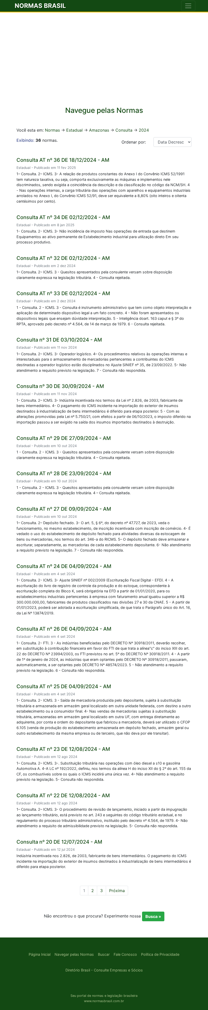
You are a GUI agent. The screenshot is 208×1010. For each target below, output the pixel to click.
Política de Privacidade (160, 954)
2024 (144, 130)
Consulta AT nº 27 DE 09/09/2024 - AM (63, 509)
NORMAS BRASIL (40, 5)
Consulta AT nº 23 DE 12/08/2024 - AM (63, 749)
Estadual (74, 130)
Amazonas (99, 130)
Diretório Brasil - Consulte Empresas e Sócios (104, 970)
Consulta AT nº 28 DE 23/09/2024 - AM (63, 473)
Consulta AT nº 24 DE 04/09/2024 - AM (63, 566)
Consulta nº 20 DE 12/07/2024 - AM (59, 842)
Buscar (104, 954)
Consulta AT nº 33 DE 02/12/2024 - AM (63, 293)
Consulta (123, 130)
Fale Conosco (125, 954)
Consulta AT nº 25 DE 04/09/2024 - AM (63, 686)
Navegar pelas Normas (74, 954)
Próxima (117, 890)
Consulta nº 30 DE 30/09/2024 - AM (60, 386)
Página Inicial (39, 954)
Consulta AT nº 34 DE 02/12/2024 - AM (63, 217)
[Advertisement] (104, 62)
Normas (52, 130)
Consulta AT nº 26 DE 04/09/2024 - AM (63, 629)
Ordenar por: (134, 142)
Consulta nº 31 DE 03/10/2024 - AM (59, 340)
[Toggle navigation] (188, 6)
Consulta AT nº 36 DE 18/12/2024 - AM (62, 160)
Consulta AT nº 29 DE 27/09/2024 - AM (63, 438)
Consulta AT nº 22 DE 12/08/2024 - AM (63, 795)
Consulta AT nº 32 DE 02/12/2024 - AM (63, 258)
